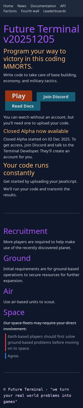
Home (8, 6)
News (21, 6)
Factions (10, 11)
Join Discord (56, 97)
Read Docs (23, 106)
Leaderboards (54, 11)
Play (18, 95)
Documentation (43, 6)
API (63, 6)
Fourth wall (30, 11)
